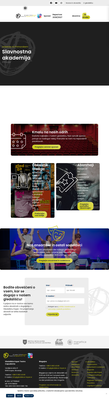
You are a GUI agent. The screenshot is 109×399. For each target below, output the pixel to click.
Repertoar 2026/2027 (57, 16)
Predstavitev (92, 364)
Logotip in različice (94, 385)
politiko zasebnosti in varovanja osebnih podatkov (61, 307)
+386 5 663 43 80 (18, 375)
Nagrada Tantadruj (94, 380)
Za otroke (85, 16)
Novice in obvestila (73, 3)
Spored (47, 16)
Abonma (76, 16)
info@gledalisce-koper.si (22, 377)
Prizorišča (91, 383)
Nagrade (90, 370)
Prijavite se (52, 314)
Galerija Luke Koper (94, 372)
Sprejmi (10, 395)
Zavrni (19, 395)
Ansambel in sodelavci (96, 367)
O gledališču (88, 3)
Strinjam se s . (61, 307)
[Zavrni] (106, 394)
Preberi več (29, 395)
